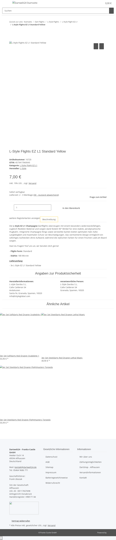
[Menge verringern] (11, 207)
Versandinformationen (90, 472)
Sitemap (49, 467)
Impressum (51, 472)
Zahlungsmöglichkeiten (91, 462)
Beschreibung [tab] (49, 219)
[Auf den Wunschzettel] (101, 46)
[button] (95, 3)
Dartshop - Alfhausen (90, 467)
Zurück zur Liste (16, 21)
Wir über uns (86, 456)
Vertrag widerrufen (21, 521)
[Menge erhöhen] (53, 207)
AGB (48, 462)
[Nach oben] (1, 538)
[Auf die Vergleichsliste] (96, 46)
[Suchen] (111, 11)
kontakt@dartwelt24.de (25, 467)
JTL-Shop (110, 532)
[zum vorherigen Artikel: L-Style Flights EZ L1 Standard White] (11, 30)
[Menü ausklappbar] (5, 3)
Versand (32, 183)
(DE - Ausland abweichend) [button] (46, 195)
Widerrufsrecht (53, 483)
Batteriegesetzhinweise (57, 477)
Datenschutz (51, 456)
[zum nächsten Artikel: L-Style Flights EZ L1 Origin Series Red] (16, 30)
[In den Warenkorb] (11, 39)
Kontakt (83, 477)
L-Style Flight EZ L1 (28, 165)
